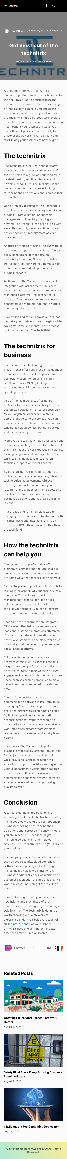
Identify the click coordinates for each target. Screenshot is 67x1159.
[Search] (53, 6)
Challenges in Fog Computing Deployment (32, 1126)
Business (57, 30)
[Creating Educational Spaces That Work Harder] (33, 996)
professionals (21, 924)
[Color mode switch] (46, 6)
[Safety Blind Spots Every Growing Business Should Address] (33, 1050)
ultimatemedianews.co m (25, 1148)
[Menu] (61, 6)
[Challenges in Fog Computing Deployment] (33, 1104)
